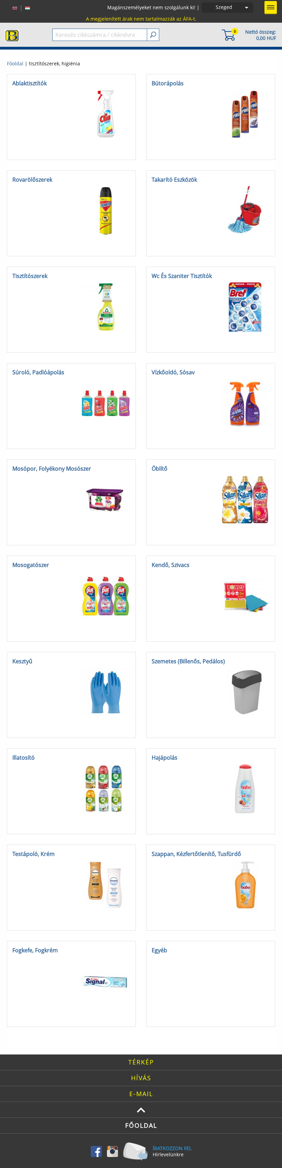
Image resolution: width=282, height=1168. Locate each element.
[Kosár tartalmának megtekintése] (228, 34)
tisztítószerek (29, 276)
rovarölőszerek (32, 179)
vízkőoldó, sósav (173, 372)
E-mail (141, 1094)
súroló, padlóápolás (38, 372)
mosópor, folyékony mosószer (51, 468)
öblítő (159, 468)
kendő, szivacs (170, 565)
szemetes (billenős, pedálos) (188, 661)
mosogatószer (30, 565)
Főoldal (15, 63)
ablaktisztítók (29, 83)
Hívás (141, 1078)
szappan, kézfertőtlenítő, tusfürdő (196, 854)
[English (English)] (15, 7)
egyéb (159, 950)
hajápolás (164, 757)
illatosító (23, 757)
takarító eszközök (174, 179)
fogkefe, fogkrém (35, 950)
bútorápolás (168, 83)
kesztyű (22, 661)
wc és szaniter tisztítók (182, 276)
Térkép (141, 1062)
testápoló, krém (33, 854)
